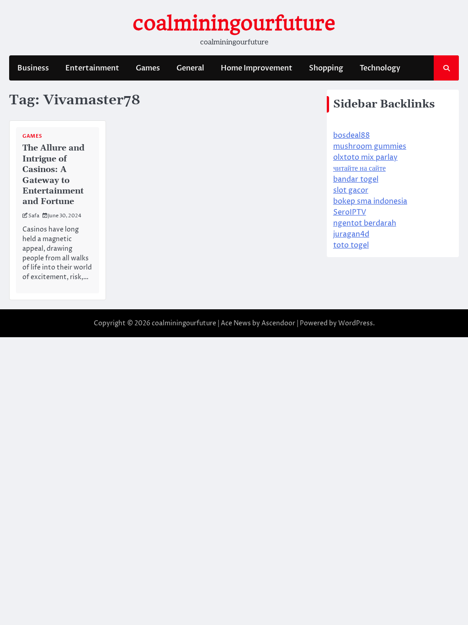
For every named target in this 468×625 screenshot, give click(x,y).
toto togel (351, 245)
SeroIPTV (349, 212)
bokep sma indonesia (370, 201)
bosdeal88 (351, 135)
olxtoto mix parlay (365, 157)
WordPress (355, 323)
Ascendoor (278, 323)
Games (148, 68)
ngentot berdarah (364, 223)
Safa (33, 215)
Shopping (326, 68)
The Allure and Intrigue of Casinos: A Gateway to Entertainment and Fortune (53, 175)
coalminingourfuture (234, 23)
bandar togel (355, 179)
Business (33, 68)
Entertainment (92, 68)
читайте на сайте (359, 168)
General (190, 68)
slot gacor (350, 190)
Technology (380, 68)
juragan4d (351, 234)
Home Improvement (256, 68)
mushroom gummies (369, 146)
